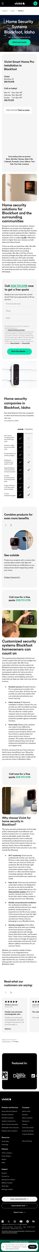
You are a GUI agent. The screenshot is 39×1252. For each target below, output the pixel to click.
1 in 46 (23, 238)
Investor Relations (28, 1134)
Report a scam (18, 1212)
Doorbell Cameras (8, 1118)
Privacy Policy (26, 343)
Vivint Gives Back (27, 1128)
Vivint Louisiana (7, 1153)
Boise (8, 159)
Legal (24, 1227)
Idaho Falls (29, 159)
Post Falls (17, 164)
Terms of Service (14, 343)
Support (4, 1173)
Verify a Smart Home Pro (18, 1199)
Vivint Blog (5, 1141)
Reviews (25, 1115)
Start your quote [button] (19, 42)
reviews (6, 1041)
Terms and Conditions (7, 1227)
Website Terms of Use (16, 1228)
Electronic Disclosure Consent (16, 330)
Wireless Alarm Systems (9, 1131)
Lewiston (25, 164)
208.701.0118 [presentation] (35, 3)
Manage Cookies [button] (14, 1248)
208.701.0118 (9, 82)
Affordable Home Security (10, 1128)
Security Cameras (7, 1115)
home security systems (17, 892)
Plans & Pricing (27, 1141)
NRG (3, 1163)
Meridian (14, 159)
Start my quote (24, 110)
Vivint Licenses (5, 1228)
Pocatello (15, 162)
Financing (5, 1144)
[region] (19, 1247)
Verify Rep (5, 1186)
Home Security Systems (9, 1111)
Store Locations (27, 1118)
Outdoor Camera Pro (8, 1121)
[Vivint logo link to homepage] (19, 3)
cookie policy (16, 1246)
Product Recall (31, 1227)
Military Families (7, 1183)
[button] (3, 3)
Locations (4, 11)
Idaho (12, 11)
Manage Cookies (7, 1189)
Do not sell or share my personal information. (13, 1231)
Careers (24, 1124)
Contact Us (5, 1176)
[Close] (3, 1247)
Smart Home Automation (10, 1124)
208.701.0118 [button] (9, 100)
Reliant (4, 1159)
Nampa (21, 159)
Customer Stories (27, 1131)
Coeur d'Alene (25, 162)
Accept (32, 1246)
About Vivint (26, 1111)
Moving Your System (8, 1179)
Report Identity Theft (18, 1206)
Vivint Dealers (6, 1156)
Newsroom (25, 1121)
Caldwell (7, 162)
